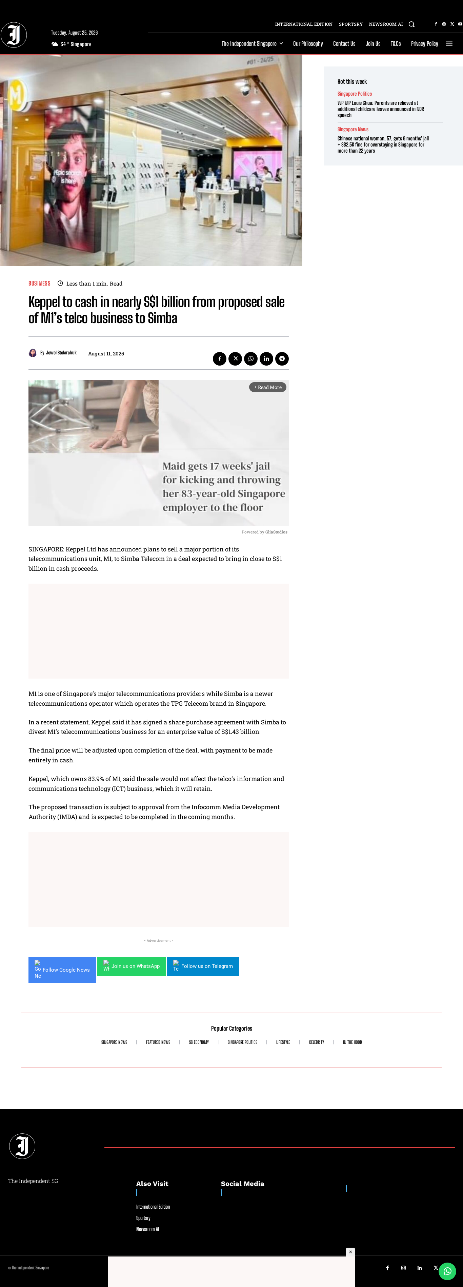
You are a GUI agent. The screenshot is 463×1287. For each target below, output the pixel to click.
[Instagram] (444, 24)
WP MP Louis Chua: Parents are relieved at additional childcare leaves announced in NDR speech (381, 109)
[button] (411, 24)
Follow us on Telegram (207, 966)
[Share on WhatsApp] (447, 1271)
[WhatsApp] (251, 359)
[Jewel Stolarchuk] (34, 353)
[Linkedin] (266, 359)
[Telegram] (282, 359)
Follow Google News (66, 970)
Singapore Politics (355, 93)
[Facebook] (436, 24)
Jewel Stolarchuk (61, 352)
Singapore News (353, 129)
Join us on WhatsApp (136, 966)
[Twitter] (452, 24)
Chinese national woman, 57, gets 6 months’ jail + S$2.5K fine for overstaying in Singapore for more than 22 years (383, 144)
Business (39, 283)
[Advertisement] (158, 631)
